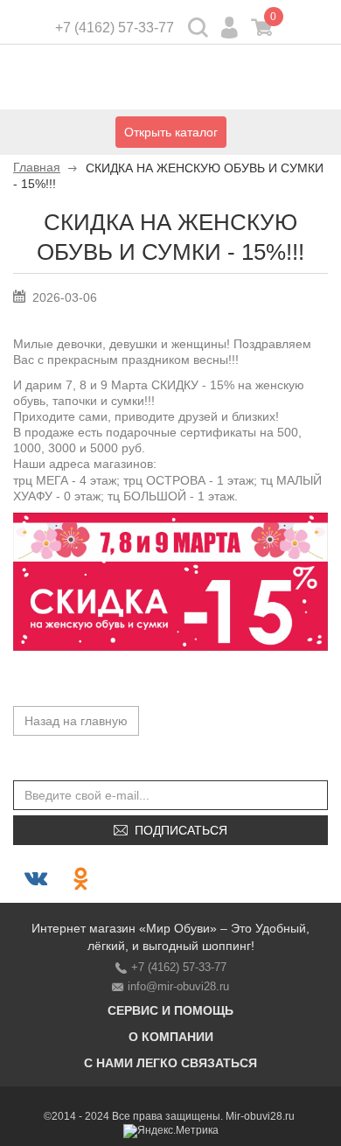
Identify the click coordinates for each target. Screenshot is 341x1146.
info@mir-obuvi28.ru (178, 986)
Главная (36, 167)
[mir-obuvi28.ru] (170, 79)
